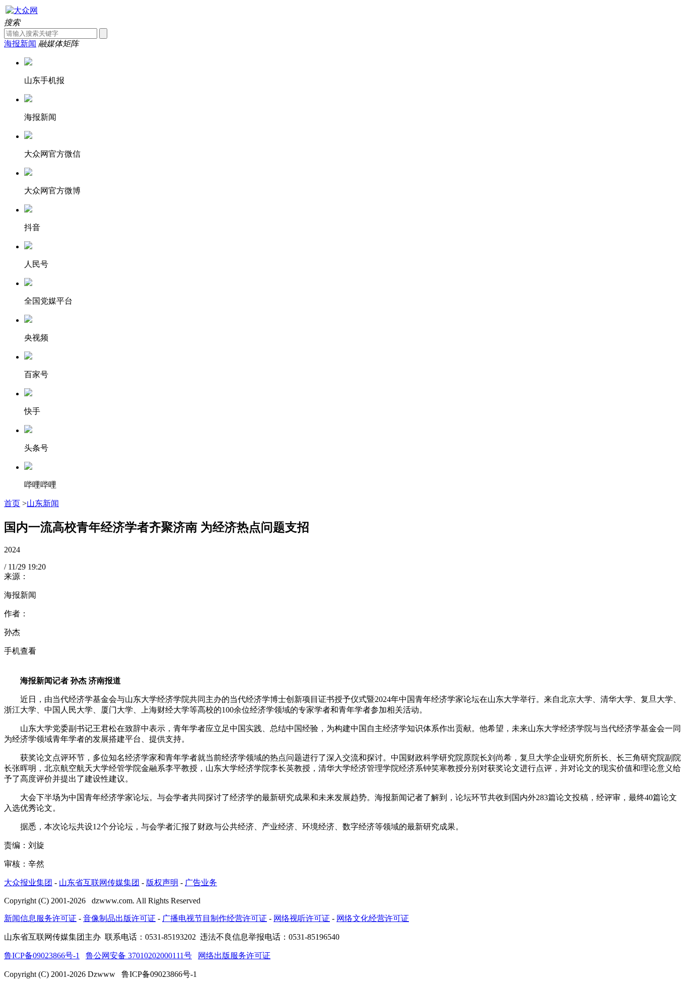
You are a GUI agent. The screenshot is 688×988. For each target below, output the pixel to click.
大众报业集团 (28, 882)
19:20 (37, 566)
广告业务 (201, 882)
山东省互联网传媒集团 (99, 882)
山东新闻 (43, 503)
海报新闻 (20, 43)
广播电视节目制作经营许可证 (214, 918)
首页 (12, 503)
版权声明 (162, 882)
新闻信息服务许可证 (40, 918)
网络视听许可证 (301, 918)
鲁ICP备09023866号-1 (42, 955)
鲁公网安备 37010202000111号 (139, 955)
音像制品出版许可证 (119, 918)
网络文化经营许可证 (372, 918)
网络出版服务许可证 (234, 955)
